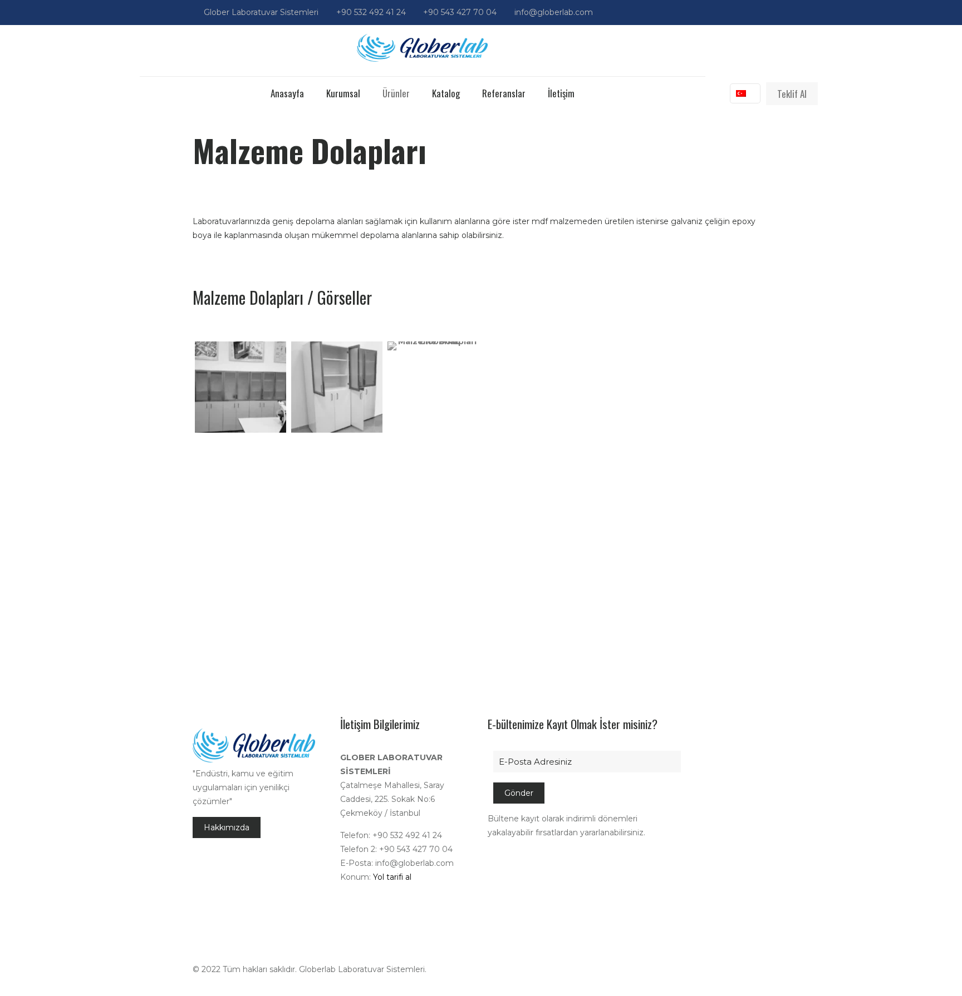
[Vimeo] (737, 12)
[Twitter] (722, 12)
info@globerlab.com (553, 12)
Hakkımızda (226, 827)
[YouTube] (752, 12)
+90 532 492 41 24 (371, 12)
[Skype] (692, 12)
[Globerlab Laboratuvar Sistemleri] (422, 47)
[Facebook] (707, 12)
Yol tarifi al (392, 877)
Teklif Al (792, 94)
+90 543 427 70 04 (460, 12)
